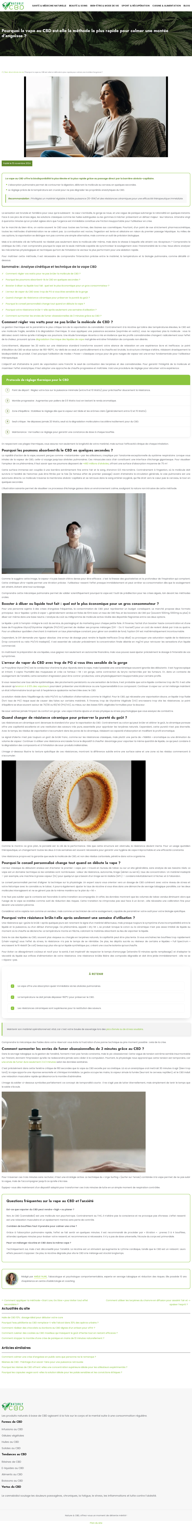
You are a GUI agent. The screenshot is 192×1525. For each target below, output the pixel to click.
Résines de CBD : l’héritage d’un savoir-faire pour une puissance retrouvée (42, 1362)
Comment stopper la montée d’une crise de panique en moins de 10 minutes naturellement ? (53, 1338)
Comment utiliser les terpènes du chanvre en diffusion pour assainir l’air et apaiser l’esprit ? (147, 1302)
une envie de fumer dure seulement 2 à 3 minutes (29, 1062)
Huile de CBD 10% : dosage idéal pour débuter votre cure (32, 1317)
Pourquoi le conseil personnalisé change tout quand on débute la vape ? (45, 303)
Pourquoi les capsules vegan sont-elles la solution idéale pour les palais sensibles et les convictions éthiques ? (62, 1372)
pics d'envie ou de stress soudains (124, 1029)
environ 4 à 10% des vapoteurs (32, 686)
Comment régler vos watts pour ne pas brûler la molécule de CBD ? (43, 273)
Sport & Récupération (136, 5)
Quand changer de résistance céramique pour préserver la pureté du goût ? (48, 297)
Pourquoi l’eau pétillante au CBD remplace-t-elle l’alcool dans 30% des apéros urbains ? (50, 1322)
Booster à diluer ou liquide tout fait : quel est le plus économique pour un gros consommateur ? (57, 285)
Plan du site (96, 1523)
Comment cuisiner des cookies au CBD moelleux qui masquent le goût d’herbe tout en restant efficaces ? (60, 1333)
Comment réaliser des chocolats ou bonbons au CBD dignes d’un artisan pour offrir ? (48, 1327)
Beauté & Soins (78, 5)
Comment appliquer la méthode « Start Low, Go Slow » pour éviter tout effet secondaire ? (46, 1302)
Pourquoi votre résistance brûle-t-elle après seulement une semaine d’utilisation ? (51, 309)
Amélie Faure (40, 1276)
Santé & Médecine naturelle (49, 5)
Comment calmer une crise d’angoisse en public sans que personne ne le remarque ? (49, 1356)
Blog (187, 5)
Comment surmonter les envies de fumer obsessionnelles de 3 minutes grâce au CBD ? (53, 315)
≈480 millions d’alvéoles (96, 463)
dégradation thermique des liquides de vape (60, 339)
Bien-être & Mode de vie (104, 5)
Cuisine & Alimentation (166, 5)
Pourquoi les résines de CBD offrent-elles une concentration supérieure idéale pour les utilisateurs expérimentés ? (64, 1367)
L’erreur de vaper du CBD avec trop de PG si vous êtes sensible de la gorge (47, 291)
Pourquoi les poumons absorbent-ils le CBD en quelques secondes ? (43, 279)
